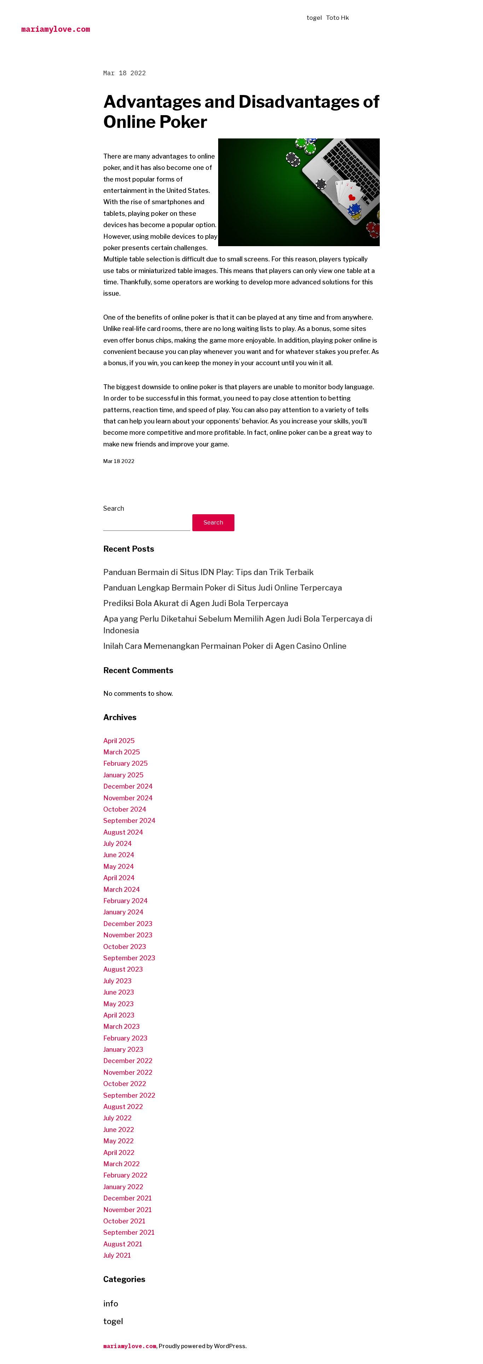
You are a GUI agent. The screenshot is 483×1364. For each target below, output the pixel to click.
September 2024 (129, 820)
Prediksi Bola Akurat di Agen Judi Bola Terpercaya (195, 603)
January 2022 (123, 1187)
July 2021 (117, 1255)
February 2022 (125, 1175)
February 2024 (125, 901)
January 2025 (123, 775)
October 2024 (124, 809)
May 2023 (118, 1004)
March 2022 (121, 1164)
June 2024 (118, 855)
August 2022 (123, 1106)
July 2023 (117, 981)
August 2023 (123, 969)
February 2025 (125, 763)
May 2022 (118, 1141)
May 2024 (118, 866)
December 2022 (127, 1060)
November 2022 (127, 1072)
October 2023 (124, 946)
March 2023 (121, 1026)
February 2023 (125, 1038)
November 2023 (127, 935)
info (110, 1303)
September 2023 (129, 958)
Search (113, 508)
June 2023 (118, 992)
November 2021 (127, 1210)
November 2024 (128, 798)
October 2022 (124, 1083)
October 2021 (124, 1221)
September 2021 (129, 1232)
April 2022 (118, 1152)
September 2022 (129, 1095)
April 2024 (119, 878)
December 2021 (127, 1198)
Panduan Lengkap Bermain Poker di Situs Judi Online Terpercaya (222, 587)
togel (314, 17)
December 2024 (128, 786)
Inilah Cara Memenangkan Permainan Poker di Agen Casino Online (225, 646)
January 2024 (123, 912)
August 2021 (122, 1244)
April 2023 (118, 1015)
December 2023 (127, 923)
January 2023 (123, 1049)
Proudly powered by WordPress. (203, 1346)
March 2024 (121, 889)
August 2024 (123, 832)
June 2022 (118, 1129)
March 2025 (121, 752)
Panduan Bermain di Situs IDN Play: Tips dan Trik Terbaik (208, 572)
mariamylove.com (55, 29)
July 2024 (117, 843)
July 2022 (117, 1118)
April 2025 (119, 741)
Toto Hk (337, 17)
